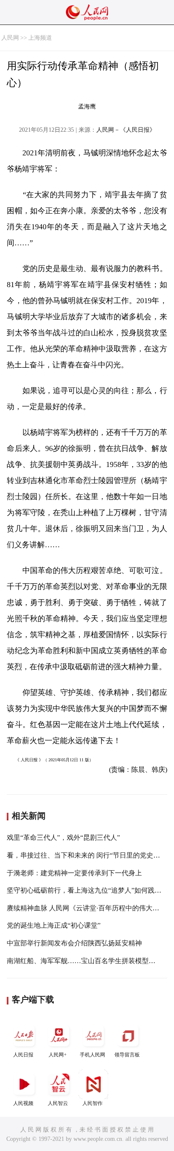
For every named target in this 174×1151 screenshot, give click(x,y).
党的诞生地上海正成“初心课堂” (54, 925)
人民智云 (58, 1103)
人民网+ (58, 1055)
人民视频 (23, 1103)
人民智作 (92, 1103)
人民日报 (23, 1055)
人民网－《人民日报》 (125, 130)
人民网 (10, 38)
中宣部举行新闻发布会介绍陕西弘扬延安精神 (74, 943)
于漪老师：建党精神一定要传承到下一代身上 (74, 873)
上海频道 (40, 38)
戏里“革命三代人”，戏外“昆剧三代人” (63, 837)
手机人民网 (92, 1055)
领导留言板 (127, 1055)
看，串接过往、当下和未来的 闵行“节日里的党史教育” (88, 855)
